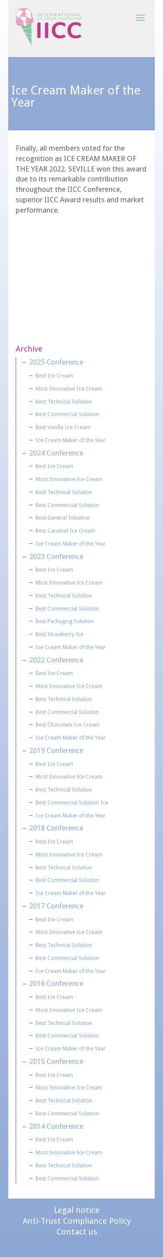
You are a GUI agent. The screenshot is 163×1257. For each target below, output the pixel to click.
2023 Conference (56, 556)
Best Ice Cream (54, 375)
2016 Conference (56, 983)
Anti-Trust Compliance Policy (77, 1220)
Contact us (77, 1231)
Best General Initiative (63, 517)
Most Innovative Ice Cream (69, 388)
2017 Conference (56, 906)
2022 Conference (56, 660)
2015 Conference (56, 1061)
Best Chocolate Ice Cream (68, 724)
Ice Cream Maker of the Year (71, 440)
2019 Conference (56, 750)
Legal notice (77, 1210)
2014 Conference (56, 1126)
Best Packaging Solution (65, 621)
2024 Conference (56, 453)
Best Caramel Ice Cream (65, 530)
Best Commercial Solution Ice (72, 802)
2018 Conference (56, 828)
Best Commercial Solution (67, 414)
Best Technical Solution (64, 401)
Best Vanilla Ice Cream (63, 427)
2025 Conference (56, 362)
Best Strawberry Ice (59, 634)
